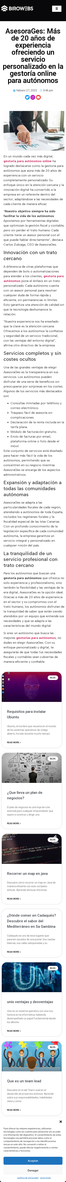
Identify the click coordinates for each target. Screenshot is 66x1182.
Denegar (33, 1170)
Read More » (14, 742)
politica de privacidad (27, 1177)
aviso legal (45, 1177)
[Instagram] (32, 97)
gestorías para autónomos (36, 638)
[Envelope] (38, 97)
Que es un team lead (24, 1081)
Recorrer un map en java (27, 873)
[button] (60, 1121)
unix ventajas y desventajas (30, 1002)
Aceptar (33, 1160)
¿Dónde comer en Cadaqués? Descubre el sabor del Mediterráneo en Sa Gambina (31, 921)
